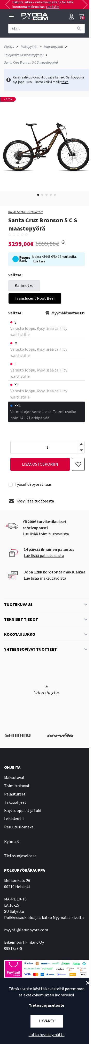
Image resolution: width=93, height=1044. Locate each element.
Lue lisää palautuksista (44, 556)
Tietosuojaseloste (20, 856)
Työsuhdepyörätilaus (33, 484)
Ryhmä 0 (11, 841)
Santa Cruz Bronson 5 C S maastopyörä (31, 62)
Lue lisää (39, 261)
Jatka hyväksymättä (47, 1035)
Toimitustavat (17, 786)
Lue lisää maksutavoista (45, 578)
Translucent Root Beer (35, 298)
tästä (64, 82)
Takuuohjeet (15, 802)
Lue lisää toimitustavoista (46, 534)
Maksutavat (14, 778)
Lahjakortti (14, 819)
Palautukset (15, 794)
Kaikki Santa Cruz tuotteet (25, 212)
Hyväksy (46, 1021)
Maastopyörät (53, 47)
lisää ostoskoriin (40, 464)
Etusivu (9, 47)
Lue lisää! (52, 7)
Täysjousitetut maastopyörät (23, 55)
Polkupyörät (29, 47)
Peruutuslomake (19, 827)
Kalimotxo (24, 285)
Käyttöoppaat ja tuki (22, 810)
